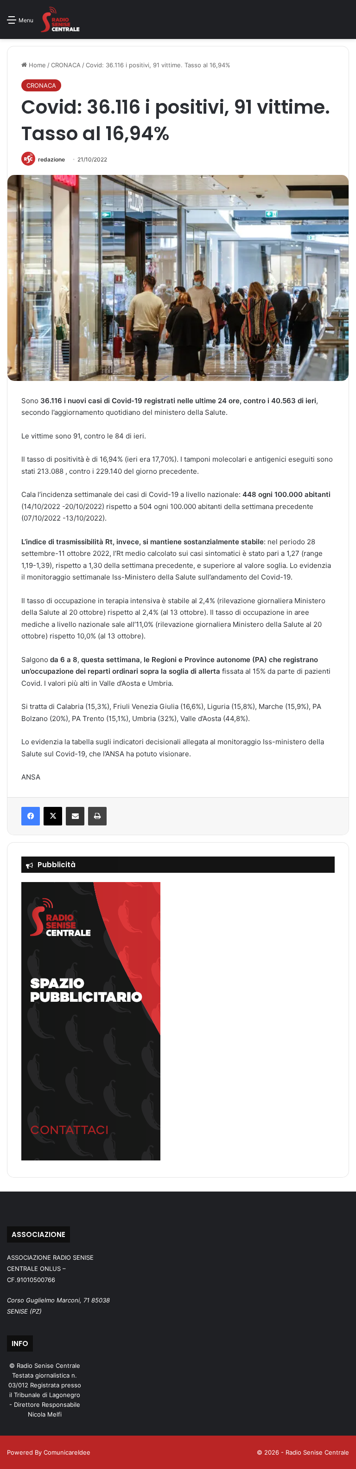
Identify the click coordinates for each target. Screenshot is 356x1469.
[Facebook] (30, 816)
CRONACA (66, 65)
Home (36, 65)
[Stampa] (97, 816)
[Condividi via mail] (75, 816)
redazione (51, 159)
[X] (53, 816)
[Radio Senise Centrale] (60, 19)
